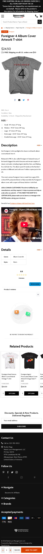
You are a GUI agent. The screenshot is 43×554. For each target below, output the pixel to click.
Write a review (35, 284)
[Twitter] (24, 100)
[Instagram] (16, 472)
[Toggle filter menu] (38, 294)
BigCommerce (13, 543)
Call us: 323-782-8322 (12, 443)
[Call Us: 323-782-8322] (36, 16)
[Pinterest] (28, 100)
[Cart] (41, 16)
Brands (7, 503)
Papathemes (5, 545)
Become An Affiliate (12, 493)
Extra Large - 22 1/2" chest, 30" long (15, 134)
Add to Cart (31, 550)
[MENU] (2, 16)
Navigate (8, 487)
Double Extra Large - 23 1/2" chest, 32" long (17, 137)
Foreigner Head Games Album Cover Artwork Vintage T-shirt (9, 376)
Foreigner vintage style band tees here (22, 203)
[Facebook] (15, 100)
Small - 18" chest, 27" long (12, 125)
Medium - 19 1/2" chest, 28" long (14, 128)
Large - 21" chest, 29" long (12, 131)
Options (12, 393)
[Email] (19, 100)
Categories (9, 498)
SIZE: (4, 120)
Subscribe (21, 426)
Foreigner (11, 31)
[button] (8, 477)
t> (21, 277)
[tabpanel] (10, 374)
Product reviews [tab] (10, 289)
